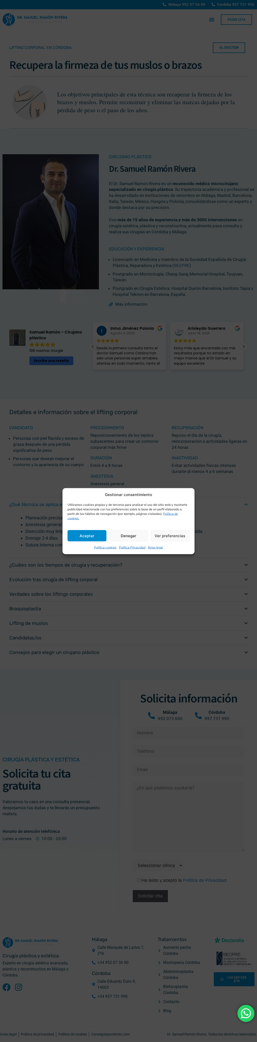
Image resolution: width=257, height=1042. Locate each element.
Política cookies (105, 547)
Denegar (128, 535)
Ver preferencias (170, 535)
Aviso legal (155, 547)
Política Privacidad (132, 547)
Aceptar (87, 535)
